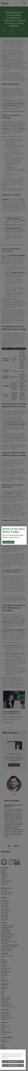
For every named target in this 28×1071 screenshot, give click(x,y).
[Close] (24, 1051)
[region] (13, 1059)
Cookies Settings (13, 1065)
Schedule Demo (8, 542)
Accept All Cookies (13, 1061)
